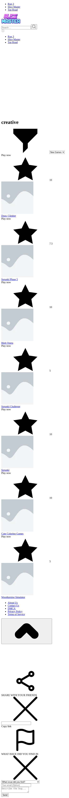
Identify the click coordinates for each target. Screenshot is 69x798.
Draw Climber (8, 215)
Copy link (6, 726)
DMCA (12, 608)
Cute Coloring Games (12, 533)
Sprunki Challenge (10, 406)
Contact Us (13, 605)
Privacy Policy (15, 611)
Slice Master (14, 6)
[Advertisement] (34, 81)
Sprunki (5, 470)
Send (5, 795)
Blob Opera (7, 343)
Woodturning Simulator (13, 597)
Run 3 (11, 4)
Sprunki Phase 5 (9, 279)
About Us (13, 602)
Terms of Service (16, 614)
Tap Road (13, 9)
